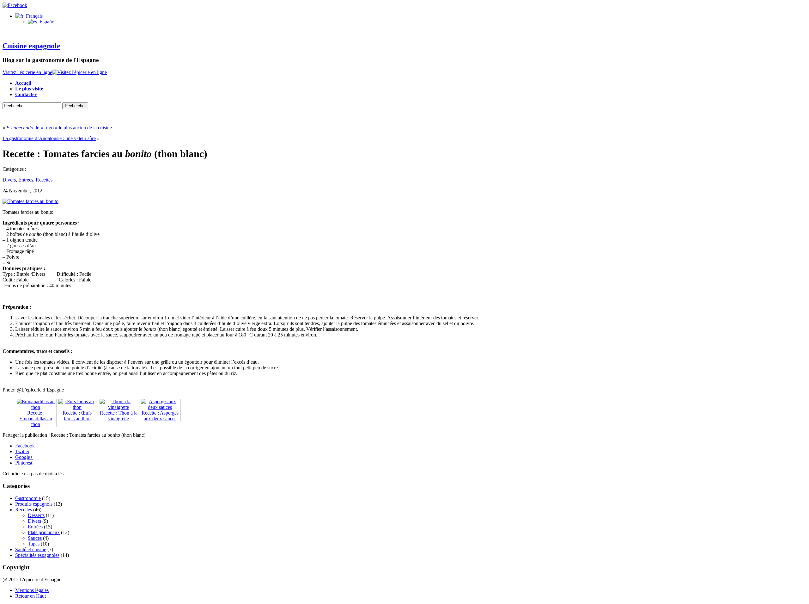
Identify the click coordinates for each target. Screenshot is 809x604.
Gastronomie (28, 498)
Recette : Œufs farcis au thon (77, 415)
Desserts (36, 515)
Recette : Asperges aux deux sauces (160, 415)
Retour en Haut (30, 596)
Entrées (25, 179)
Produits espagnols (33, 504)
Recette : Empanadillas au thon (35, 418)
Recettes (44, 179)
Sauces (35, 538)
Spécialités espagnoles (37, 555)
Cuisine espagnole (31, 46)
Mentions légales (32, 590)
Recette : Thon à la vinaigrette (118, 415)
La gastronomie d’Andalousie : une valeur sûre (49, 138)
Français (33, 16)
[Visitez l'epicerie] (79, 72)
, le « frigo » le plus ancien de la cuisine (59, 127)
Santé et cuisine (30, 549)
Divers (9, 179)
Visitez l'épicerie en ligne (27, 72)
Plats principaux (44, 532)
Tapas (34, 543)
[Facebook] (15, 5)
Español (46, 21)
